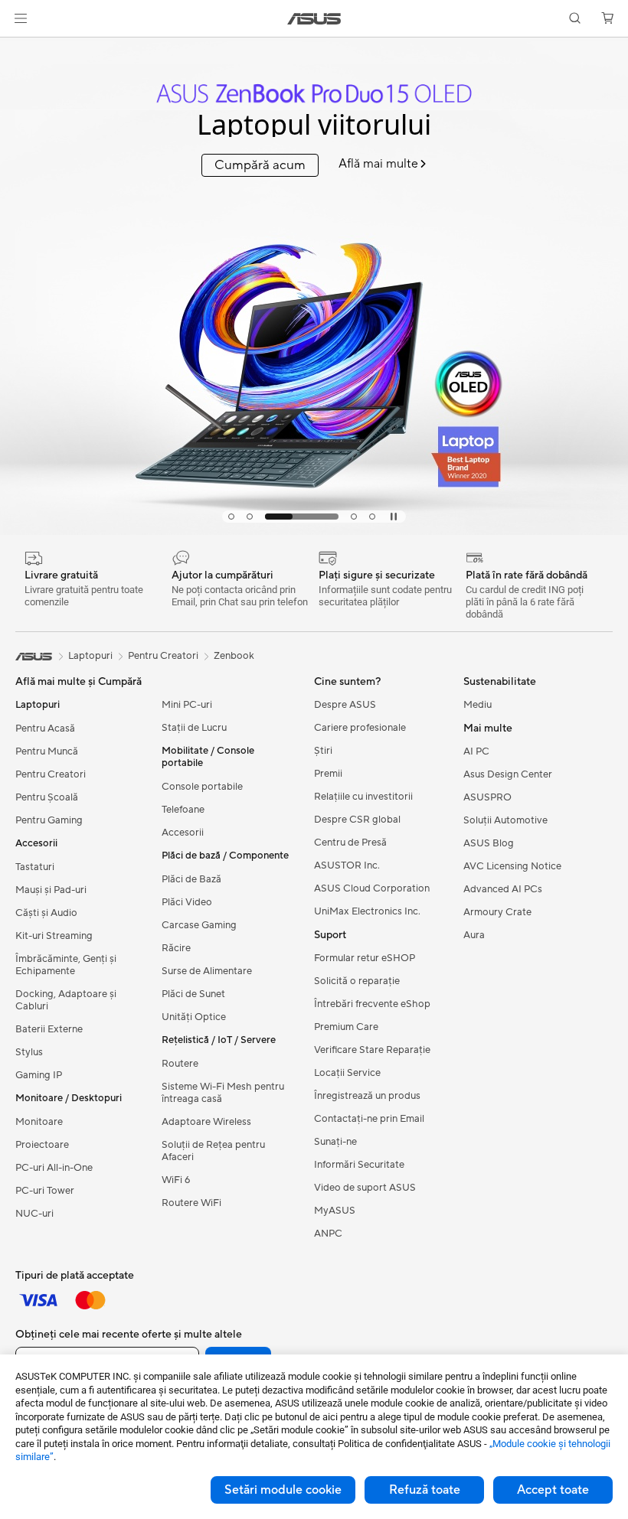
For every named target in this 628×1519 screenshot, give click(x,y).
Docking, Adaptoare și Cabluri (65, 1000)
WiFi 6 (176, 1180)
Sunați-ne (335, 1142)
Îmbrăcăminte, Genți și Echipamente (65, 965)
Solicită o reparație (357, 981)
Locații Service (347, 1073)
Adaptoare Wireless (206, 1122)
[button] (21, 18)
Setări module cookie (283, 1490)
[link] (314, 18)
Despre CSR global (357, 819)
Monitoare (39, 1122)
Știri (323, 751)
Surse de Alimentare (207, 971)
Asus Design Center (507, 774)
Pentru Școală (46, 797)
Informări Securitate (359, 1165)
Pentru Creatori (50, 774)
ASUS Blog (488, 843)
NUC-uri (34, 1214)
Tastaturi (34, 867)
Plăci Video (187, 902)
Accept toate (553, 1490)
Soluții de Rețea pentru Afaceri (213, 1151)
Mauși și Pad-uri (51, 890)
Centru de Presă (350, 842)
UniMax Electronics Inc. (367, 911)
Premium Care (346, 1027)
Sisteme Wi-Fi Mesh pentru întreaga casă (223, 1093)
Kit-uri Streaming (54, 936)
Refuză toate (424, 1490)
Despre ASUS (345, 705)
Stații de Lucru (194, 728)
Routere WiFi (191, 1203)
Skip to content (18, 47)
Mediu (477, 705)
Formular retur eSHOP (364, 958)
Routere (180, 1064)
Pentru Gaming (49, 820)
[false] (314, 88)
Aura (474, 935)
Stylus (29, 1052)
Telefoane (183, 810)
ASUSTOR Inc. (347, 865)
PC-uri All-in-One (54, 1168)
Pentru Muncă (46, 751)
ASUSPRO (487, 797)
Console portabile (202, 787)
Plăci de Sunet (193, 994)
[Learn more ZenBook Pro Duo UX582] (314, 531)
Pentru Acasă (45, 728)
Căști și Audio (46, 913)
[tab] (231, 516)
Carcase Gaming (199, 925)
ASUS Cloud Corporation (372, 888)
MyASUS (334, 1210)
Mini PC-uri (187, 705)
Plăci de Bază (191, 879)
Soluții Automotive (505, 820)
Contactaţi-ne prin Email (369, 1119)
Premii (328, 774)
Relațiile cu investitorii (363, 796)
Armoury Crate (497, 912)
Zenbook (234, 656)
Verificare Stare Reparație (372, 1050)
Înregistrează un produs (367, 1096)
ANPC (328, 1233)
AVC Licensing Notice (512, 866)
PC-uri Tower (44, 1191)
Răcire (176, 948)
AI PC (476, 751)
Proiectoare (42, 1145)
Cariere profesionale (360, 728)
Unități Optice (194, 1017)
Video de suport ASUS (365, 1188)
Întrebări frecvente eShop (372, 1004)
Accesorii (183, 832)
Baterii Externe (49, 1029)
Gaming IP (38, 1075)
